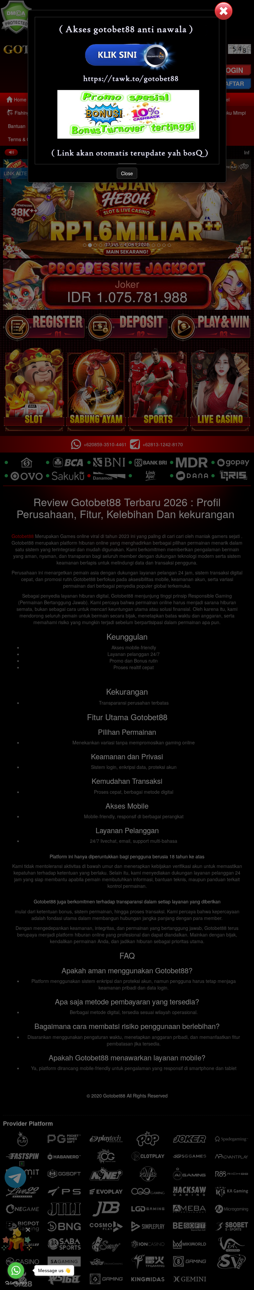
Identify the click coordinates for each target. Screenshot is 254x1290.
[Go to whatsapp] (16, 1270)
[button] (224, 11)
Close (127, 173)
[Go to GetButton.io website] (15, 1283)
